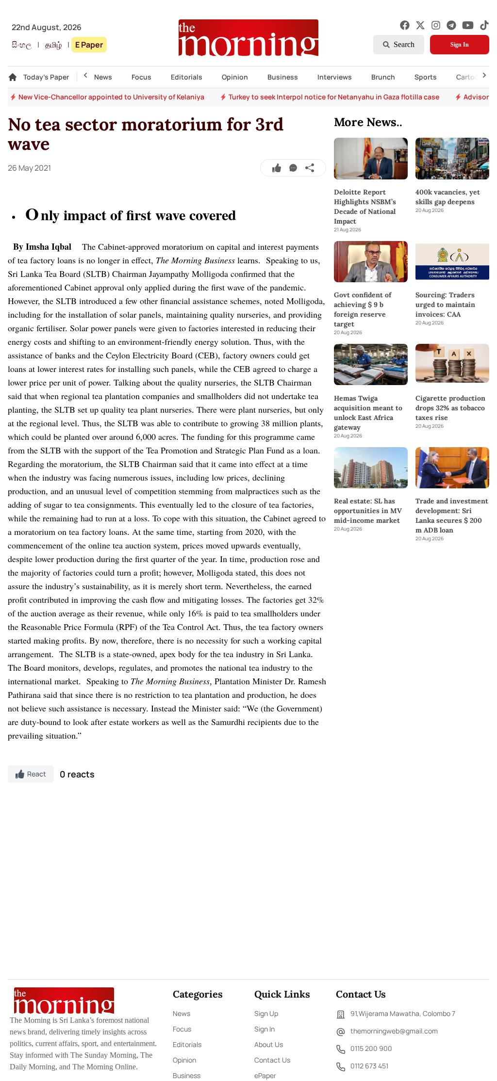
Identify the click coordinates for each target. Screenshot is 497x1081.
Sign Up (266, 1013)
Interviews (334, 76)
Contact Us (272, 1060)
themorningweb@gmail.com (394, 1030)
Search (404, 44)
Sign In (459, 44)
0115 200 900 (371, 1048)
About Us (268, 1044)
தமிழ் (53, 44)
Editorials (186, 76)
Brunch (383, 76)
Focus (141, 76)
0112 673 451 (369, 1065)
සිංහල (22, 44)
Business (282, 76)
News (103, 76)
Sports (425, 76)
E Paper (89, 44)
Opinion (235, 76)
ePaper (265, 1075)
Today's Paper (46, 76)
